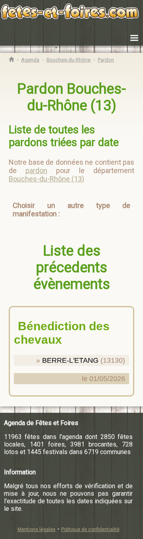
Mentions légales (36, 529)
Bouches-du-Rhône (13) (46, 179)
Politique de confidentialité (90, 529)
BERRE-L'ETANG (70, 360)
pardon (36, 170)
